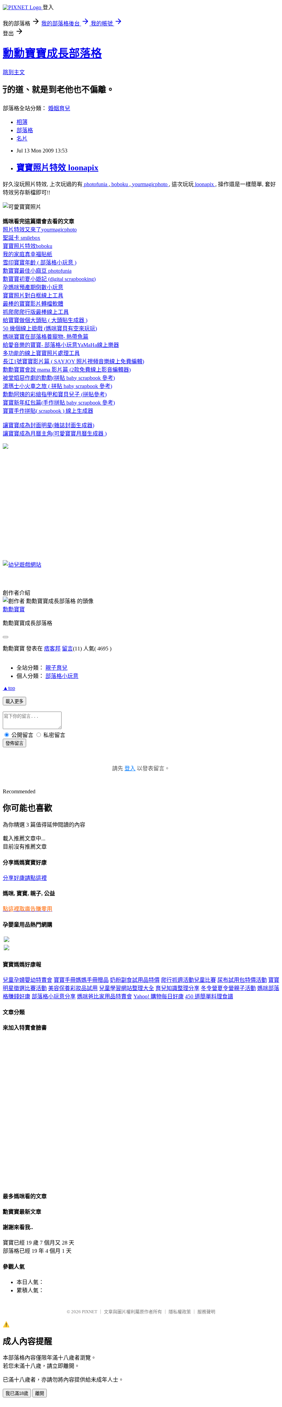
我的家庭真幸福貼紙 (27, 254)
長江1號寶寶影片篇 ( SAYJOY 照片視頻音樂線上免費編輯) (73, 361)
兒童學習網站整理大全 (126, 988)
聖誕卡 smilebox (21, 238)
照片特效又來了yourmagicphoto (40, 229)
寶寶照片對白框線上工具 (33, 295)
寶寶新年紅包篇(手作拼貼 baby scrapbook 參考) (59, 403)
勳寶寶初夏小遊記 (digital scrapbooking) (49, 279)
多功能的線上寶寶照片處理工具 (41, 353)
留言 (67, 648)
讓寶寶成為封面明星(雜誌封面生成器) (48, 425)
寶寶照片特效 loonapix (57, 167)
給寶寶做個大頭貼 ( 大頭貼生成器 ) (45, 320)
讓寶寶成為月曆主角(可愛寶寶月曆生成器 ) (55, 433)
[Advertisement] (60, 504)
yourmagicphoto (150, 184)
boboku (119, 184)
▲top (9, 688)
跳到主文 (14, 72)
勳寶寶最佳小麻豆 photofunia (37, 271)
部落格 (25, 130)
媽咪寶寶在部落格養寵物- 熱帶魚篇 (45, 337)
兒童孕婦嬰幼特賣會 (27, 980)
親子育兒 (56, 668)
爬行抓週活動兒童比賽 (188, 980)
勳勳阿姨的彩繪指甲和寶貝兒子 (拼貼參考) (55, 394)
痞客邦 (52, 648)
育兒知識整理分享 (177, 988)
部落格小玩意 (61, 676)
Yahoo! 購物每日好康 (158, 996)
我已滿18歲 (17, 1393)
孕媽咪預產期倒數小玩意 (33, 287)
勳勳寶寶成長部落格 (52, 53)
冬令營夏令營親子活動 (228, 988)
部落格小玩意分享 (54, 996)
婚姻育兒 (59, 108)
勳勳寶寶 (14, 609)
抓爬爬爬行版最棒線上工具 (36, 312)
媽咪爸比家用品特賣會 (104, 996)
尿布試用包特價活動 (242, 980)
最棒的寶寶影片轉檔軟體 (33, 304)
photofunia (96, 184)
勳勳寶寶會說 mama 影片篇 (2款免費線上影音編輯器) (67, 370)
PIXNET (89, 1311)
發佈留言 (14, 743)
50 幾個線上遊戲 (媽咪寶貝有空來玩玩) (50, 328)
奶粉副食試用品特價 (135, 980)
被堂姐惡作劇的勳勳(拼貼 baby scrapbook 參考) (59, 378)
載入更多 (14, 701)
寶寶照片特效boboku (27, 246)
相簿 (22, 122)
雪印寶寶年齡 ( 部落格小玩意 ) (39, 262)
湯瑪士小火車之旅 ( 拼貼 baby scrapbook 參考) (57, 386)
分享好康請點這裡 (25, 878)
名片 (22, 138)
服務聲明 (206, 1311)
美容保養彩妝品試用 (73, 988)
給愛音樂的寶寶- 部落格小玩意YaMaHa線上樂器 (61, 345)
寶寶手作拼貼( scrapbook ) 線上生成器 (48, 411)
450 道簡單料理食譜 (209, 996)
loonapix (204, 184)
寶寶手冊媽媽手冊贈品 (81, 980)
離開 (39, 1393)
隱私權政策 (180, 1311)
